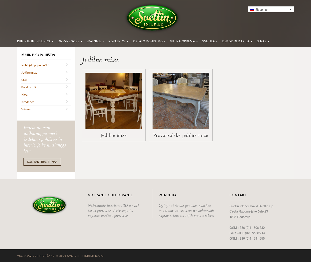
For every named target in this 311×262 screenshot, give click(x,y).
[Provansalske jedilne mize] (181, 100)
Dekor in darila (236, 41)
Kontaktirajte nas (42, 161)
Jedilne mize (29, 72)
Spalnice (94, 41)
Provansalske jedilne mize (180, 135)
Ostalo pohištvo (148, 41)
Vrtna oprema (182, 41)
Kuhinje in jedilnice (34, 41)
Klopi (24, 94)
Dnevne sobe (68, 41)
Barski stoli (28, 87)
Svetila (208, 41)
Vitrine (25, 109)
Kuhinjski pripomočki (34, 65)
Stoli (24, 80)
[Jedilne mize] (113, 100)
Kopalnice (117, 41)
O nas (261, 41)
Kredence (27, 102)
